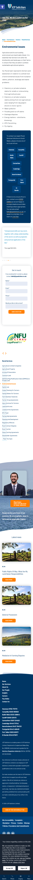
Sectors (18, 39)
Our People (5, 690)
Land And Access (7, 406)
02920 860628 (14, 712)
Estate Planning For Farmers (10, 390)
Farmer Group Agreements (10, 400)
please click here (19, 862)
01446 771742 (14, 723)
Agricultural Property (8, 369)
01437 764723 (17, 726)
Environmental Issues (9, 384)
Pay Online (5, 699)
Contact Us (6, 702)
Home (3, 39)
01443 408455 (14, 729)
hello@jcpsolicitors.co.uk (15, 211)
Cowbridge (16, 169)
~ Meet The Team (7, 439)
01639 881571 (14, 732)
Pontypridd (11, 180)
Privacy (13, 823)
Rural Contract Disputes (9, 426)
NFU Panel (5, 413)
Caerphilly (21, 150)
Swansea (11, 150)
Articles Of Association (9, 372)
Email (7, 288)
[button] (2, 6)
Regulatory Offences (8, 422)
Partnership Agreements (9, 416)
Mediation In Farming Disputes (13, 655)
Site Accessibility (8, 820)
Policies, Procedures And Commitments (16, 826)
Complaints (18, 820)
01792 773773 (13, 709)
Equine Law (5, 387)
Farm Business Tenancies (9, 397)
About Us (5, 687)
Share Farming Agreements (10, 432)
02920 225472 (11, 718)
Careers (4, 696)
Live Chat (15, 216)
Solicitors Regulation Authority (11, 751)
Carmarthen (16, 163)
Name (7, 281)
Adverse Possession (9, 615)
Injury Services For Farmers (10, 403)
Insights (4, 693)
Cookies (20, 823)
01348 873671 (13, 735)
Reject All (24, 868)
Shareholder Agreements (9, 435)
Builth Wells (11, 156)
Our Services (10, 39)
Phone (7, 295)
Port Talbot (22, 181)
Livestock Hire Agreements (10, 410)
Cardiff (21, 155)
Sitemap (27, 823)
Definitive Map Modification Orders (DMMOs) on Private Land (16, 379)
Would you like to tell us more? (14, 303)
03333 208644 (15, 715)
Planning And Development (10, 419)
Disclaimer (6, 823)
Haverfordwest (16, 174)
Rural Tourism (6, 429)
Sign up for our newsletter (15, 810)
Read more (9, 580)
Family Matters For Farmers (10, 393)
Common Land (6, 375)
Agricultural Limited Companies (11, 366)
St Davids (16, 189)
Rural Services (26, 39)
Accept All (9, 868)
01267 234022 (15, 720)
